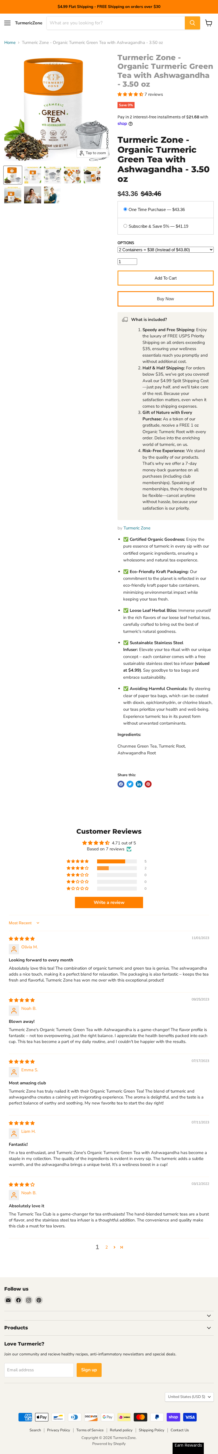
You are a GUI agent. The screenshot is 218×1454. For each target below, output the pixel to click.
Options (126, 243)
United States (186, 1396)
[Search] (192, 22)
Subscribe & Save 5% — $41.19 (158, 226)
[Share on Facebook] (121, 784)
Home (10, 42)
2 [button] (106, 1247)
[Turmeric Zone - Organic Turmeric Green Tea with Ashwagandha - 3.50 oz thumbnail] (13, 175)
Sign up (89, 1370)
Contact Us (180, 1430)
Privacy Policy (58, 1430)
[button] (131, 94)
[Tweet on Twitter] (130, 784)
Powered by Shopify (109, 1443)
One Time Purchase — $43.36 (157, 209)
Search (35, 1430)
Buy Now (165, 298)
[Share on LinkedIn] (139, 784)
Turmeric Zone (136, 528)
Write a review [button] (109, 902)
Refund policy (121, 1430)
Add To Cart (166, 278)
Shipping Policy (151, 1430)
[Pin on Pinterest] (148, 784)
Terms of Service (90, 1430)
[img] (22, 939)
